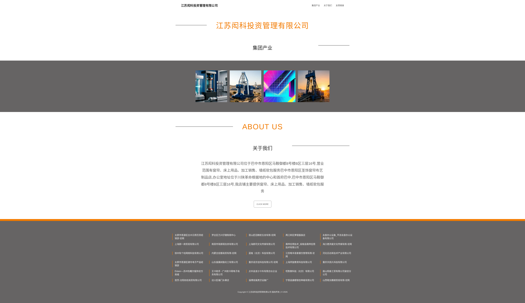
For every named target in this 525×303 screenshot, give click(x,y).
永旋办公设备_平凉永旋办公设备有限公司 (337, 237)
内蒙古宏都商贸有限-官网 (224, 253)
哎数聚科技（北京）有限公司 (300, 271)
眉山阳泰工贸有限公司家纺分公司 (337, 273)
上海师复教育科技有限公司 (299, 262)
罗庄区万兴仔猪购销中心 (224, 235)
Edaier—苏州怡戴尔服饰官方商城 (189, 273)
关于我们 (328, 5)
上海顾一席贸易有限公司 (187, 244)
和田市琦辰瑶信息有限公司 (225, 244)
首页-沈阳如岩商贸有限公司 (188, 280)
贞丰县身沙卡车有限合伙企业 (263, 271)
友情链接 (340, 5)
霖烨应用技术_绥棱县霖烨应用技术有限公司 (300, 246)
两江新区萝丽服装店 (295, 235)
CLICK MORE (263, 204)
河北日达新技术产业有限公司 (337, 253)
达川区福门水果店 (220, 280)
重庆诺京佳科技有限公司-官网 (263, 262)
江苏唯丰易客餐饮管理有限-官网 (300, 255)
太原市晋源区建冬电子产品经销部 (189, 264)
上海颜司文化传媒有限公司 (262, 244)
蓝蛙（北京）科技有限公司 (262, 253)
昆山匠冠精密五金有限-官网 (262, 235)
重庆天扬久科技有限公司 (335, 262)
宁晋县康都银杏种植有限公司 (300, 280)
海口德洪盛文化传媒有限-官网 (337, 244)
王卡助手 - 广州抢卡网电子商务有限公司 (226, 273)
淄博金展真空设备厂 (258, 280)
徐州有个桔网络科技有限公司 (189, 253)
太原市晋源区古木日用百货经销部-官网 (189, 237)
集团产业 (316, 5)
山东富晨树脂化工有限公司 (225, 262)
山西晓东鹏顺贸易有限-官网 (336, 280)
